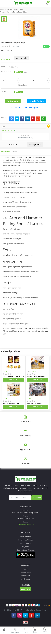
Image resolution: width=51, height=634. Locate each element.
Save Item (15, 107)
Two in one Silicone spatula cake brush (13, 376)
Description (5, 152)
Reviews (14, 152)
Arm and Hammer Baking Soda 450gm (13, 12)
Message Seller (22, 58)
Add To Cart (13, 380)
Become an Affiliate (25, 540)
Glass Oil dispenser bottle (11, 403)
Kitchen (9, 9)
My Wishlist (25, 576)
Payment (25, 546)
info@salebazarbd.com (25, 524)
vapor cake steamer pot (34, 403)
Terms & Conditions (28, 610)
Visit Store (13, 144)
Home (2, 9)
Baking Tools (18, 9)
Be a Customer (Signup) (25, 550)
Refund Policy (25, 543)
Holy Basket (5, 59)
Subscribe (37, 497)
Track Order (25, 579)
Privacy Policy (41, 610)
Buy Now (13, 101)
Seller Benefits (25, 536)
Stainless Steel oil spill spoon (36, 376)
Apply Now (25, 589)
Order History (26, 572)
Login (25, 569)
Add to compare (31, 107)
